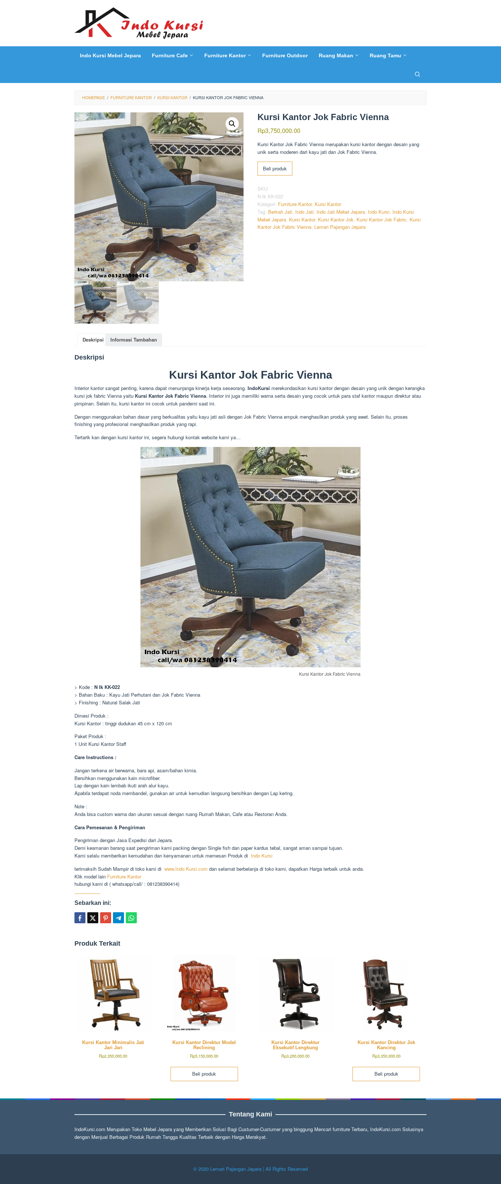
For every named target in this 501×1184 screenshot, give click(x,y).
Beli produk (275, 168)
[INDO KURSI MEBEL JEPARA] (138, 22)
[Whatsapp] (131, 917)
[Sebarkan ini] (79, 917)
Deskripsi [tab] (93, 339)
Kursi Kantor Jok (336, 219)
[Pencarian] (417, 74)
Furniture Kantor (295, 204)
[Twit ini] (92, 917)
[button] (232, 123)
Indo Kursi (379, 211)
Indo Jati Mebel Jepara (341, 211)
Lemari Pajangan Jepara (340, 226)
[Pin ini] (105, 917)
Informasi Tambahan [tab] (133, 339)
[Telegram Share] (118, 917)
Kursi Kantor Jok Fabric (381, 219)
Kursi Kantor (328, 204)
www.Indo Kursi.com (186, 868)
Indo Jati (304, 211)
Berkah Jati (280, 211)
